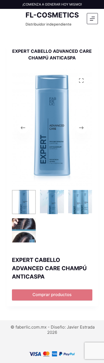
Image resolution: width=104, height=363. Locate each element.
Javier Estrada (81, 327)
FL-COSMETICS (52, 15)
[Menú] (92, 18)
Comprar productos (52, 294)
